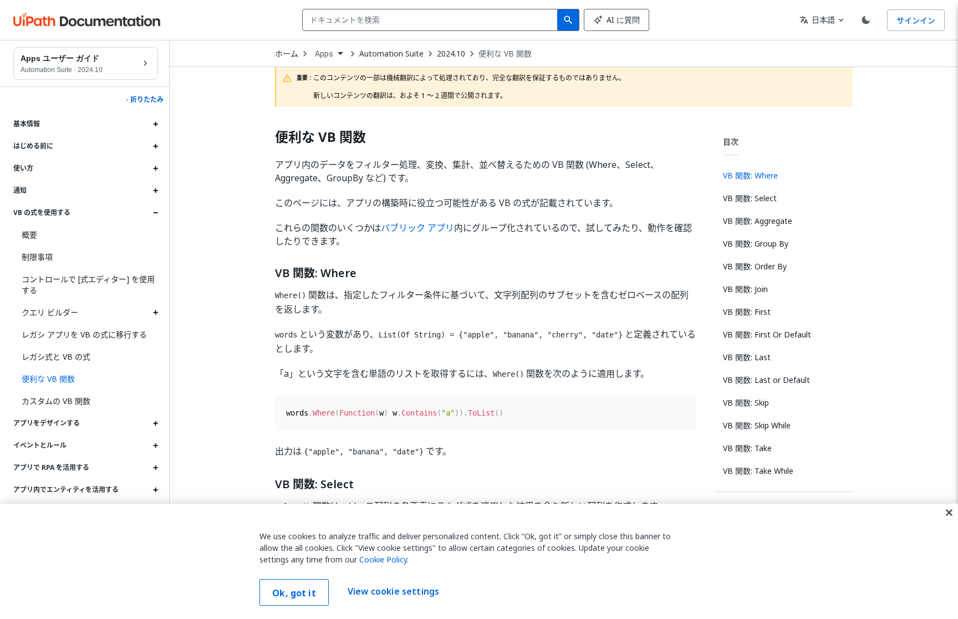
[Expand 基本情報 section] (155, 124)
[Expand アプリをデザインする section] (155, 423)
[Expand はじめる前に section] (155, 146)
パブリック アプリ (417, 227)
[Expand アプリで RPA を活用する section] (155, 468)
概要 (29, 235)
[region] (479, 561)
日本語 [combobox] (817, 19)
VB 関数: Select (314, 484)
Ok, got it (294, 593)
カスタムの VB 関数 (56, 401)
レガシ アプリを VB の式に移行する (84, 334)
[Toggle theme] (866, 20)
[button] (85, 379)
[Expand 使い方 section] (155, 168)
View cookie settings (393, 591)
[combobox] (432, 20)
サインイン (915, 20)
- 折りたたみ (145, 100)
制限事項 (37, 257)
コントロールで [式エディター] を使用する (88, 284)
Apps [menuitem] (324, 53)
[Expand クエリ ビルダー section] (155, 313)
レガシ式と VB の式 (56, 356)
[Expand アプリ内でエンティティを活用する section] (155, 490)
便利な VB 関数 (505, 54)
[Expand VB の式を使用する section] (155, 213)
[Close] (949, 512)
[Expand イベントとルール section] (155, 446)
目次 (730, 141)
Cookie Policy (383, 559)
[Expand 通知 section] (155, 191)
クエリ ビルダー (50, 312)
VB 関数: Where (315, 273)
